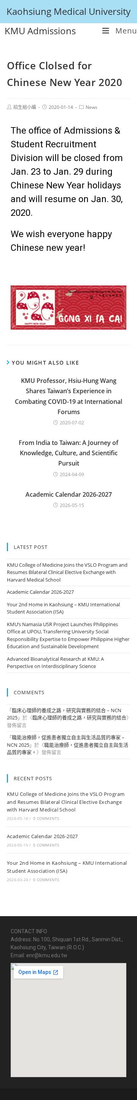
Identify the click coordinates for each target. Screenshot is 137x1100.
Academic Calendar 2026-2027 (68, 494)
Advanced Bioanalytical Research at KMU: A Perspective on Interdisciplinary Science (55, 662)
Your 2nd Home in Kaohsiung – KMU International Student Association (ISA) (63, 608)
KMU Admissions (40, 30)
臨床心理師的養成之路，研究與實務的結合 (79, 717)
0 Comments (46, 818)
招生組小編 (24, 107)
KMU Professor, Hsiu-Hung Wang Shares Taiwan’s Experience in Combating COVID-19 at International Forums (68, 396)
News (91, 107)
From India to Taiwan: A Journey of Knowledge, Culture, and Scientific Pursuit (68, 452)
